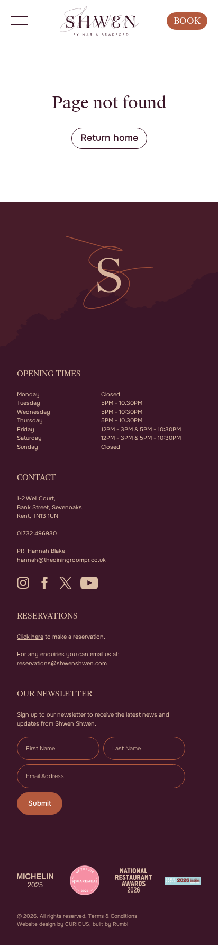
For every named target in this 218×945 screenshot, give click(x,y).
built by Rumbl (110, 924)
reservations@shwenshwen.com (62, 663)
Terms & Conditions (112, 916)
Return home (109, 138)
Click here (30, 636)
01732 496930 (37, 533)
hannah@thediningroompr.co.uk (61, 559)
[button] (19, 20)
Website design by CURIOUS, (54, 924)
